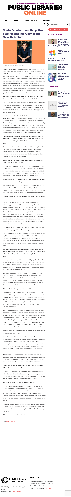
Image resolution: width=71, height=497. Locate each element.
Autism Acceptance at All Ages (63, 51)
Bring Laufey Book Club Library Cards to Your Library (64, 94)
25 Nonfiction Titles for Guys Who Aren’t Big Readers (63, 104)
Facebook (44, 24)
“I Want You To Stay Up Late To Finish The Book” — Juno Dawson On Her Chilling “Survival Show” (58, 43)
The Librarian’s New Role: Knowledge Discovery (63, 67)
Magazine (46, 20)
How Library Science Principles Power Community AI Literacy (63, 77)
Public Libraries (35, 10)
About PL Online (31, 20)
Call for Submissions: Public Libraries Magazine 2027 (57, 59)
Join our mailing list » (58, 29)
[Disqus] (24, 446)
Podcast (16, 20)
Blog (5, 20)
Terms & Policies (16, 491)
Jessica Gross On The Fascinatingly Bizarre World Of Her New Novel (63, 115)
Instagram (47, 24)
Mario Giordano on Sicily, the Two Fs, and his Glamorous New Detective (23, 34)
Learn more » (48, 488)
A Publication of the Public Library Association (35, 4)
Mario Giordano (10, 421)
